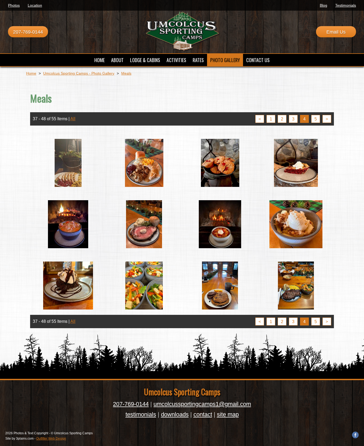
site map (228, 414)
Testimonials (345, 5)
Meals (126, 73)
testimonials (141, 414)
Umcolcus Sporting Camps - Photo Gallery (78, 73)
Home (31, 73)
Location (35, 5)
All (72, 118)
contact (202, 414)
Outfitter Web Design (51, 438)
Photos (14, 5)
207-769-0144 (28, 32)
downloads (175, 414)
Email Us (336, 32)
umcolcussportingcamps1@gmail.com (202, 404)
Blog (323, 5)
